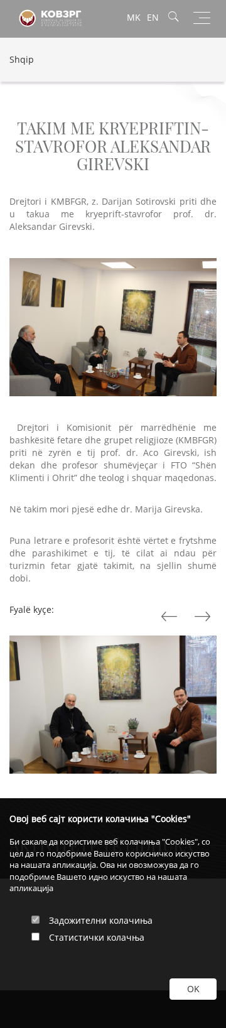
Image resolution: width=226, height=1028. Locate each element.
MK (134, 17)
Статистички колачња (96, 937)
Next (171, 617)
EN (153, 17)
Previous (204, 617)
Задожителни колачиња (101, 920)
